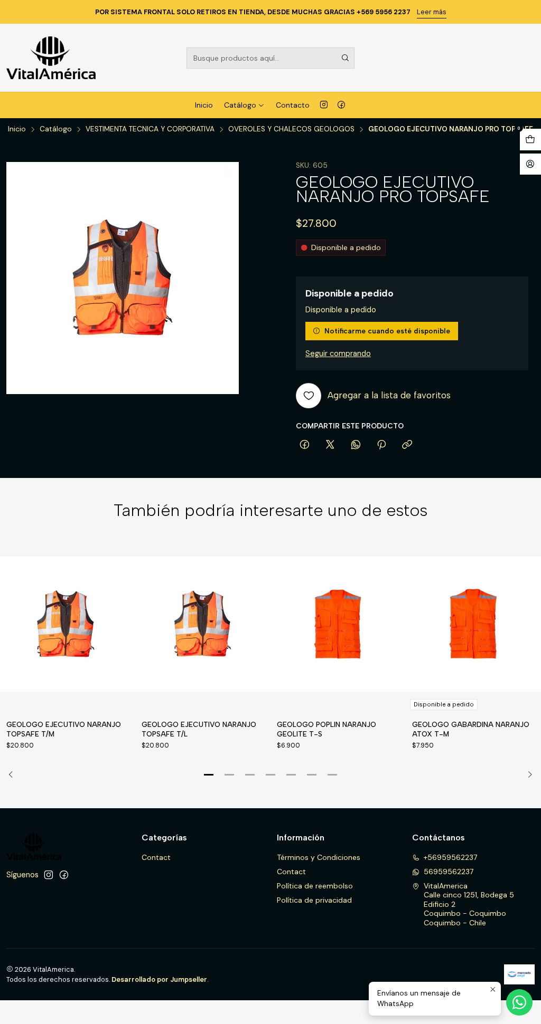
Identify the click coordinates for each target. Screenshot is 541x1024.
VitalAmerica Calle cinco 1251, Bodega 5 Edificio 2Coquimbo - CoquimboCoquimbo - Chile (469, 904)
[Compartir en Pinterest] (381, 445)
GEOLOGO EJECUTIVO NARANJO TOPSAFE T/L (199, 729)
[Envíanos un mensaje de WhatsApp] (519, 1002)
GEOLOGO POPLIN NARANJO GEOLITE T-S (326, 729)
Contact (156, 857)
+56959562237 (450, 857)
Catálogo (240, 105)
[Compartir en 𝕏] (330, 445)
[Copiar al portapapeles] (407, 445)
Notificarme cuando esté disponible (387, 331)
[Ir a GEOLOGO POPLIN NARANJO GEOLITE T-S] (338, 624)
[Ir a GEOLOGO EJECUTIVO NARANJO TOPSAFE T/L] (202, 624)
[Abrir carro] (530, 139)
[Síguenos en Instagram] (324, 105)
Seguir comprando (338, 353)
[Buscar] (346, 58)
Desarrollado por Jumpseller (159, 979)
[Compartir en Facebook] (304, 445)
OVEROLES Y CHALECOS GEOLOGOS (291, 129)
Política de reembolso (315, 886)
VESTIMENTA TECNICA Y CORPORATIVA (150, 129)
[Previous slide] (14, 775)
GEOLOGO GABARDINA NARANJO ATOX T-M (470, 729)
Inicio (204, 105)
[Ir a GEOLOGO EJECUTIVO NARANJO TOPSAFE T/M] (67, 624)
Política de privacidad (314, 900)
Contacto (293, 105)
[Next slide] (527, 775)
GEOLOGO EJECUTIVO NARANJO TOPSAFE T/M (63, 729)
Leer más (431, 11)
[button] (208, 775)
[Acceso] (530, 164)
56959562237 (448, 871)
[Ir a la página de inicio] (51, 57)
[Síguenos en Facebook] (341, 105)
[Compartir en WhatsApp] (356, 445)
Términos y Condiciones (318, 857)
